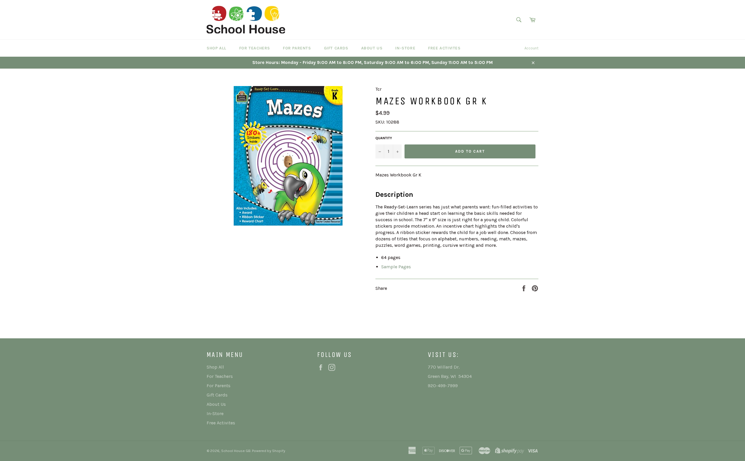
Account (531, 48)
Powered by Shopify (268, 451)
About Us (372, 48)
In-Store (405, 48)
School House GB (236, 451)
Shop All (216, 48)
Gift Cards (336, 48)
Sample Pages (396, 266)
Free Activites (444, 48)
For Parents (297, 48)
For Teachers (254, 48)
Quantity (383, 138)
